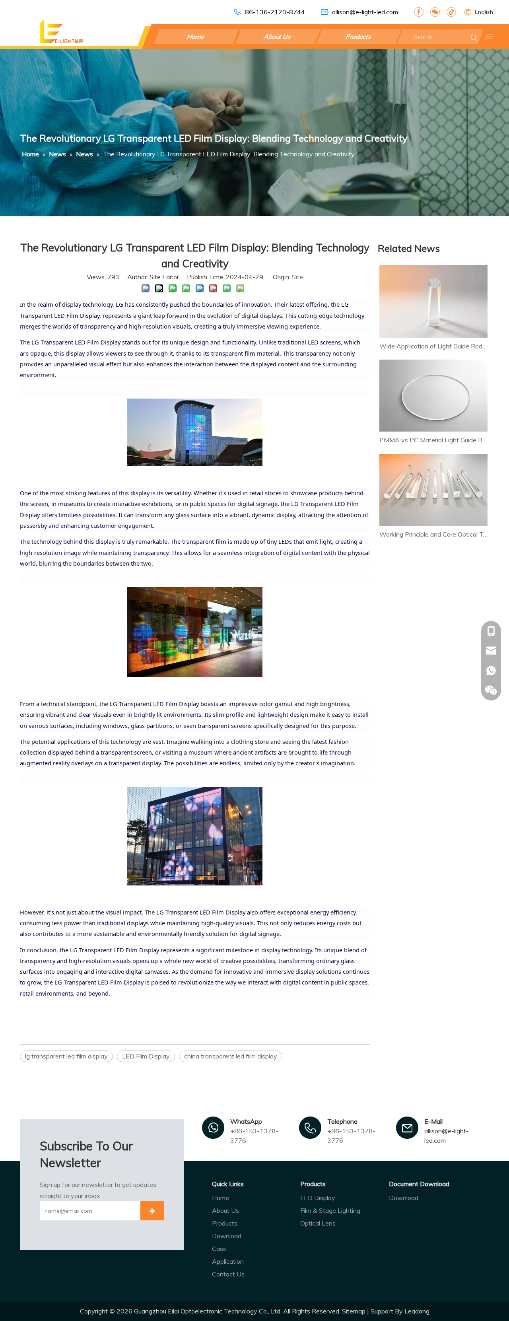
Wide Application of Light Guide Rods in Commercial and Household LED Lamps (433, 346)
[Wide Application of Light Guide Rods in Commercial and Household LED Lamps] (433, 301)
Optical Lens (318, 1223)
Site (297, 277)
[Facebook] (419, 12)
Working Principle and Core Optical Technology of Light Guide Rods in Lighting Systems (433, 534)
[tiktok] (451, 12)
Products (359, 37)
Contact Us (228, 1274)
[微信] (435, 12)
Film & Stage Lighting (330, 1210)
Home (196, 37)
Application (228, 1261)
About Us (277, 37)
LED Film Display (146, 1056)
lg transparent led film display (66, 1056)
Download (226, 1236)
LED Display (317, 1198)
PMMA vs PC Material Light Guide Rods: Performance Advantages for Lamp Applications (433, 440)
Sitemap (353, 1311)
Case (219, 1249)
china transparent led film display (230, 1056)
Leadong (416, 1311)
